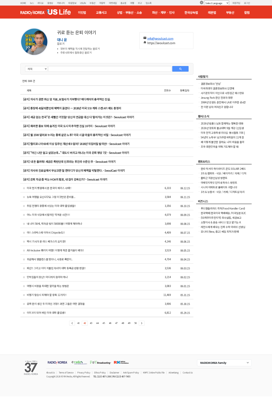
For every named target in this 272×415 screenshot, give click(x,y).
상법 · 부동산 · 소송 (129, 12)
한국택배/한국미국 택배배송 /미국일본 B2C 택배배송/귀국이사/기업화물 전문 (223, 215)
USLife (83, 2)
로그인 (247, 2)
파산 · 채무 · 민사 (163, 12)
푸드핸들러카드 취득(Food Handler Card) (223, 208)
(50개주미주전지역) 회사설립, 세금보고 (221, 217)
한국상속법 (191, 12)
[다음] (142, 323)
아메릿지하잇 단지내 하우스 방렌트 (219, 182)
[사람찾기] (224, 77)
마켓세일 (113, 2)
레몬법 (212, 12)
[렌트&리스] (224, 162)
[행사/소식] (224, 117)
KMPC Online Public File (153, 372)
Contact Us (188, 372)
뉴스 (32, 2)
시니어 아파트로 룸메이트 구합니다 (219, 187)
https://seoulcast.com (161, 43)
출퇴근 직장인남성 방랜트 (214, 178)
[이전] (72, 323)
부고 (140, 2)
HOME (23, 2)
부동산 (92, 2)
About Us (50, 372)
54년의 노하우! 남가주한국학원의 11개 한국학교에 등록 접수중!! (222, 139)
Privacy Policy (83, 372)
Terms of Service (66, 372)
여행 (132, 2)
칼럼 (247, 12)
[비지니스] (224, 202)
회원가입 (236, 2)
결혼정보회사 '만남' (211, 84)
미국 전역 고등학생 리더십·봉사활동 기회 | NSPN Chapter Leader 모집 (223, 134)
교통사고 (101, 12)
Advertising (173, 372)
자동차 (102, 2)
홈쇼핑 (123, 2)
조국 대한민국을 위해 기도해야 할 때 (219, 146)
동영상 (50, 2)
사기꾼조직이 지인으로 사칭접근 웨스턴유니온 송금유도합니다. (222, 95)
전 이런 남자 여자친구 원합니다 (217, 107)
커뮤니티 (61, 2)
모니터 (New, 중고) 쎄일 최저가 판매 (220, 231)
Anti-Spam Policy (131, 372)
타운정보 (72, 2)
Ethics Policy (99, 372)
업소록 (148, 2)
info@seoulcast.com (160, 38)
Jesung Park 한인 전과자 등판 (217, 97)
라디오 (40, 2)
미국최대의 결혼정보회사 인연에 (217, 88)
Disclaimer (114, 372)
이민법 (82, 12)
